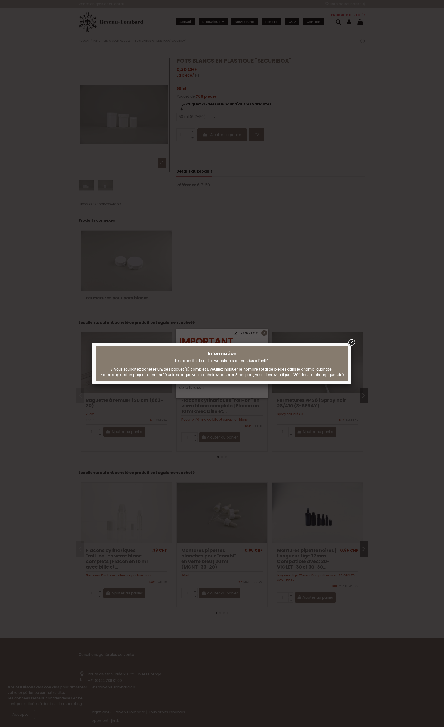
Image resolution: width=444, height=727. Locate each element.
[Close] (351, 342)
